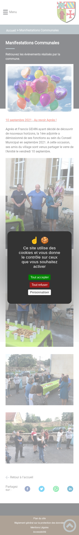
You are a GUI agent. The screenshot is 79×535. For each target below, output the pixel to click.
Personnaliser (39, 292)
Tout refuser (40, 284)
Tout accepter (39, 277)
